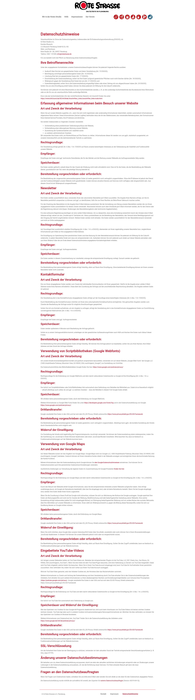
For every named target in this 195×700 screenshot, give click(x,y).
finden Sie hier (119, 469)
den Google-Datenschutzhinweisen (107, 462)
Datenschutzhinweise (130, 694)
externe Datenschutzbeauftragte (112, 681)
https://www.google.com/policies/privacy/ (108, 367)
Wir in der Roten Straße (51, 17)
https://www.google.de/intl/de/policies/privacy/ (58, 621)
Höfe (66, 17)
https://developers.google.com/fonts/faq (99, 403)
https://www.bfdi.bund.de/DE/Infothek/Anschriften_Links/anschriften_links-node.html (71, 98)
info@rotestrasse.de (64, 54)
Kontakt (103, 694)
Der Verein (90, 17)
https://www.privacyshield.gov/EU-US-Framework (125, 414)
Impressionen (77, 17)
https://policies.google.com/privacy (54, 580)
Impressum (114, 694)
